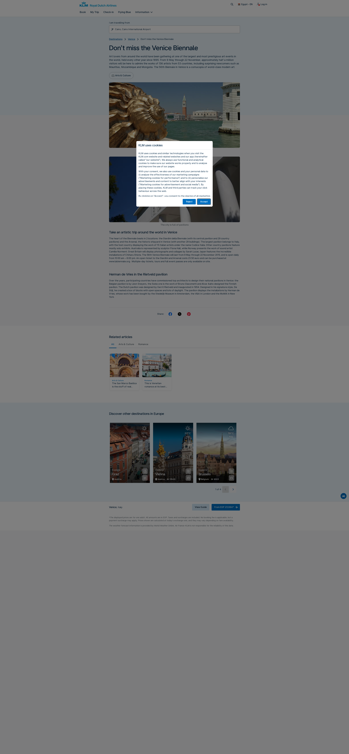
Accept (204, 201)
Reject (189, 201)
